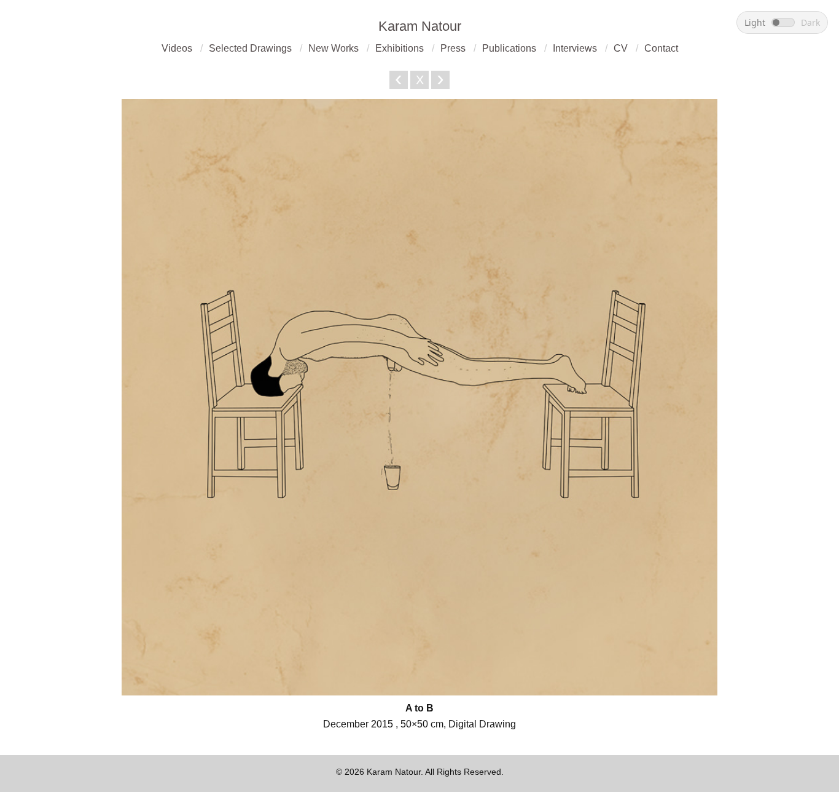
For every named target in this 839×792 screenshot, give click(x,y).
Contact (661, 48)
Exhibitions (399, 48)
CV (621, 48)
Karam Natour (419, 26)
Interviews (575, 48)
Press (453, 48)
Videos (177, 48)
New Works (333, 48)
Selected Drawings (250, 48)
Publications (509, 48)
